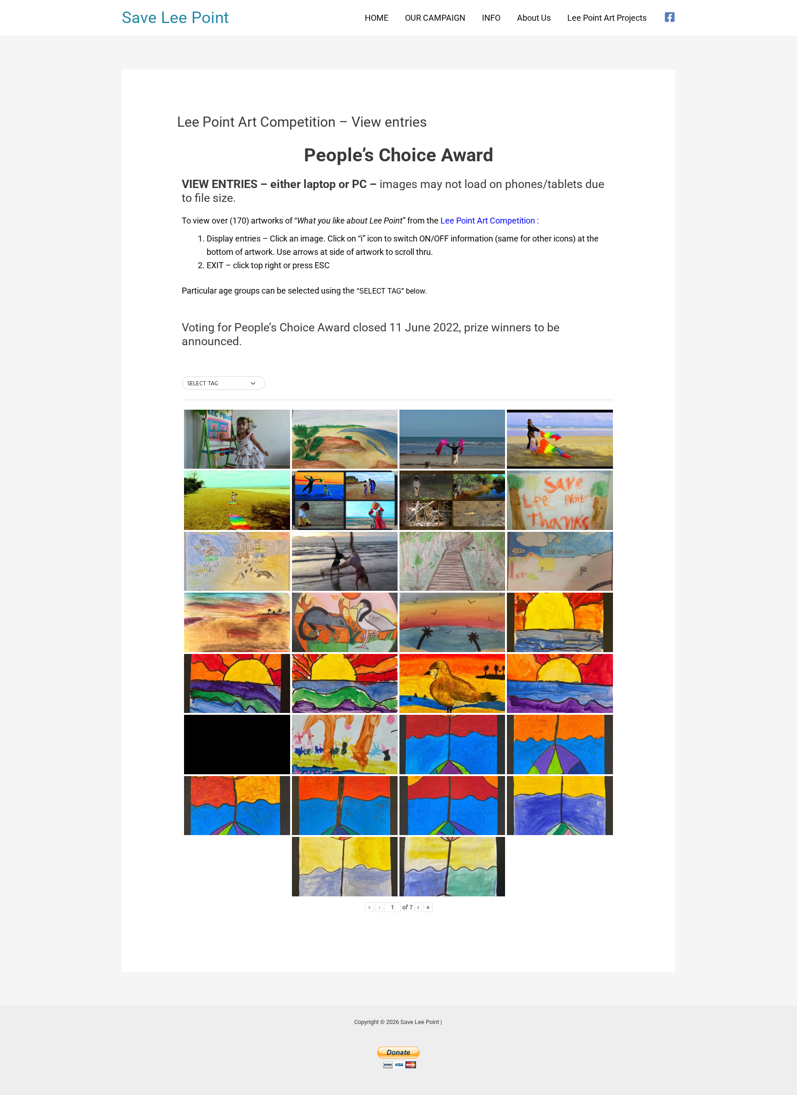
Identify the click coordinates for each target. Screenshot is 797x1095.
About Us (534, 18)
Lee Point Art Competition (487, 220)
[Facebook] (669, 17)
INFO (491, 18)
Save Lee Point (175, 17)
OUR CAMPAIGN (435, 18)
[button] (224, 383)
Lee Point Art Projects (607, 18)
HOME (376, 18)
